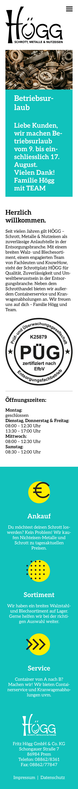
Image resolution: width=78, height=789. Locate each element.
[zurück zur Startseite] (39, 725)
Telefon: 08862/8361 (39, 759)
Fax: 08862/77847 (39, 764)
